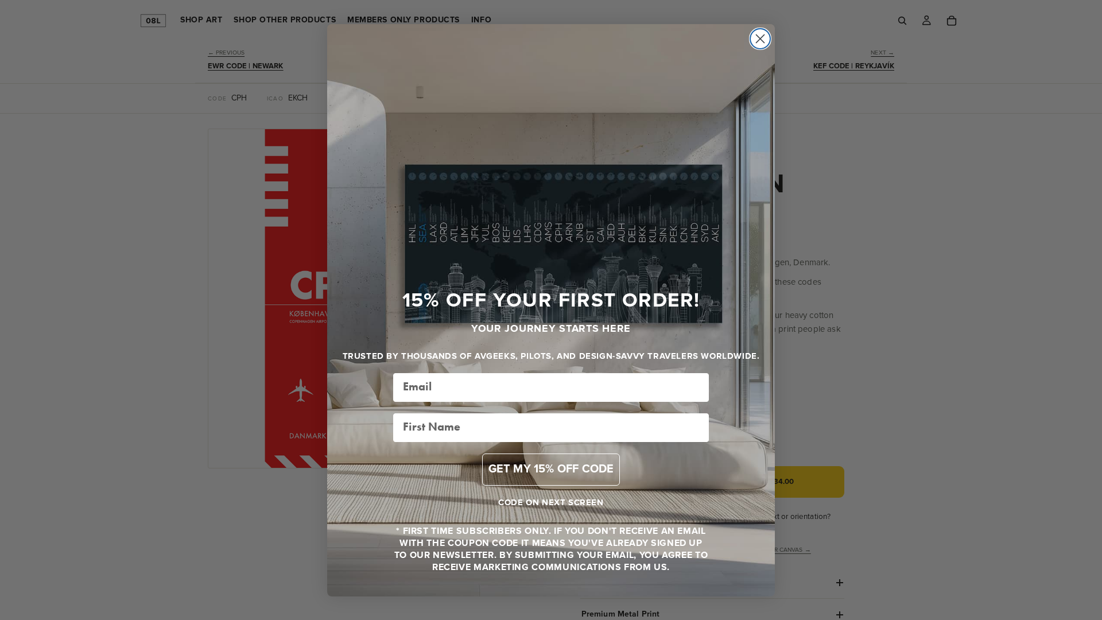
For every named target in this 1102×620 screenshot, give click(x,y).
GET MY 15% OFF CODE (551, 469)
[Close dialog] (760, 39)
